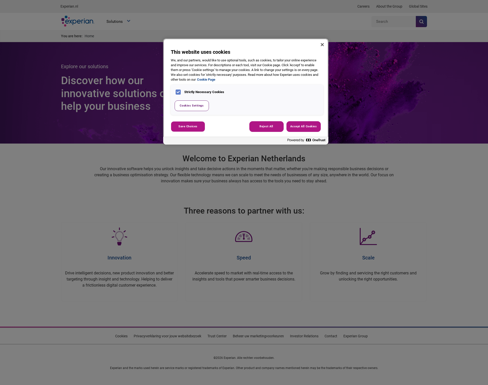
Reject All (266, 126)
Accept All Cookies (303, 126)
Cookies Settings (192, 105)
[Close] (322, 44)
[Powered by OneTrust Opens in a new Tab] (306, 141)
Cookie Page (206, 79)
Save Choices (187, 126)
